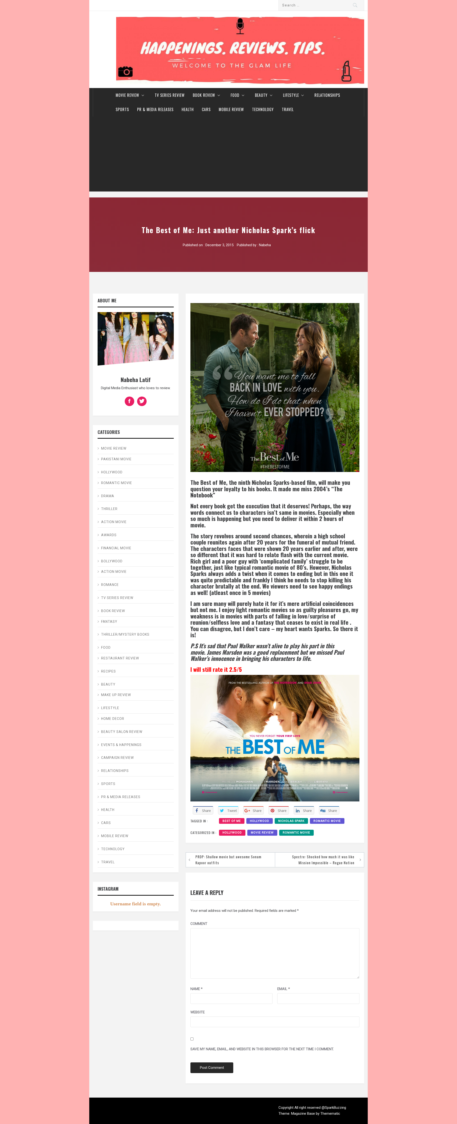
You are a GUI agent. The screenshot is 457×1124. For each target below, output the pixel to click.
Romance (110, 585)
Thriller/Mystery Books (125, 634)
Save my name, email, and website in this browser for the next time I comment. (262, 1049)
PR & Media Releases (155, 109)
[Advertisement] (228, 156)
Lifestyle (291, 95)
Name (196, 989)
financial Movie (116, 548)
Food (235, 95)
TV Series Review (170, 95)
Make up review (116, 695)
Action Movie (114, 522)
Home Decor (112, 719)
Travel (288, 109)
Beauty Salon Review (121, 732)
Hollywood (232, 832)
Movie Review (127, 95)
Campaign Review (117, 758)
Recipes (108, 671)
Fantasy (109, 621)
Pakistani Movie (116, 459)
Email (283, 989)
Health (188, 109)
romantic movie (327, 821)
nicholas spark (291, 821)
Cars (206, 109)
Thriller (109, 509)
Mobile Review (231, 109)
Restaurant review (120, 658)
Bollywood (112, 561)
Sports (122, 109)
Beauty (261, 95)
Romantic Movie (296, 832)
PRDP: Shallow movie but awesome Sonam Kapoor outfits (228, 859)
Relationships (327, 95)
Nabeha (265, 245)
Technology (263, 109)
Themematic (330, 1113)
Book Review (204, 95)
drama (107, 496)
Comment (198, 924)
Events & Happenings (121, 745)
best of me (232, 821)
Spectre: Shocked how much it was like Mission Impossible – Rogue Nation (323, 859)
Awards (109, 535)
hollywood (259, 821)
